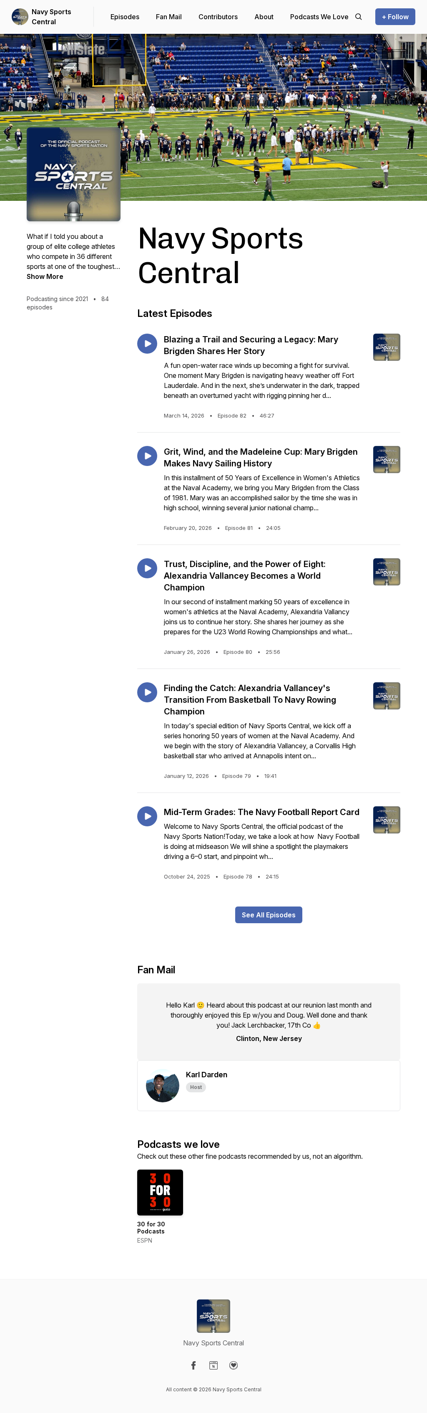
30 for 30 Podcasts (151, 1228)
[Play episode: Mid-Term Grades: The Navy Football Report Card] (147, 816)
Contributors (218, 17)
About (264, 17)
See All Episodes (269, 915)
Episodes (125, 17)
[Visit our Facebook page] (193, 1365)
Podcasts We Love (319, 17)
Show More (45, 276)
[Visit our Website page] (213, 1365)
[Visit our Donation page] (233, 1365)
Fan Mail (169, 17)
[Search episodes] (358, 17)
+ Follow (395, 17)
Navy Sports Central (51, 17)
